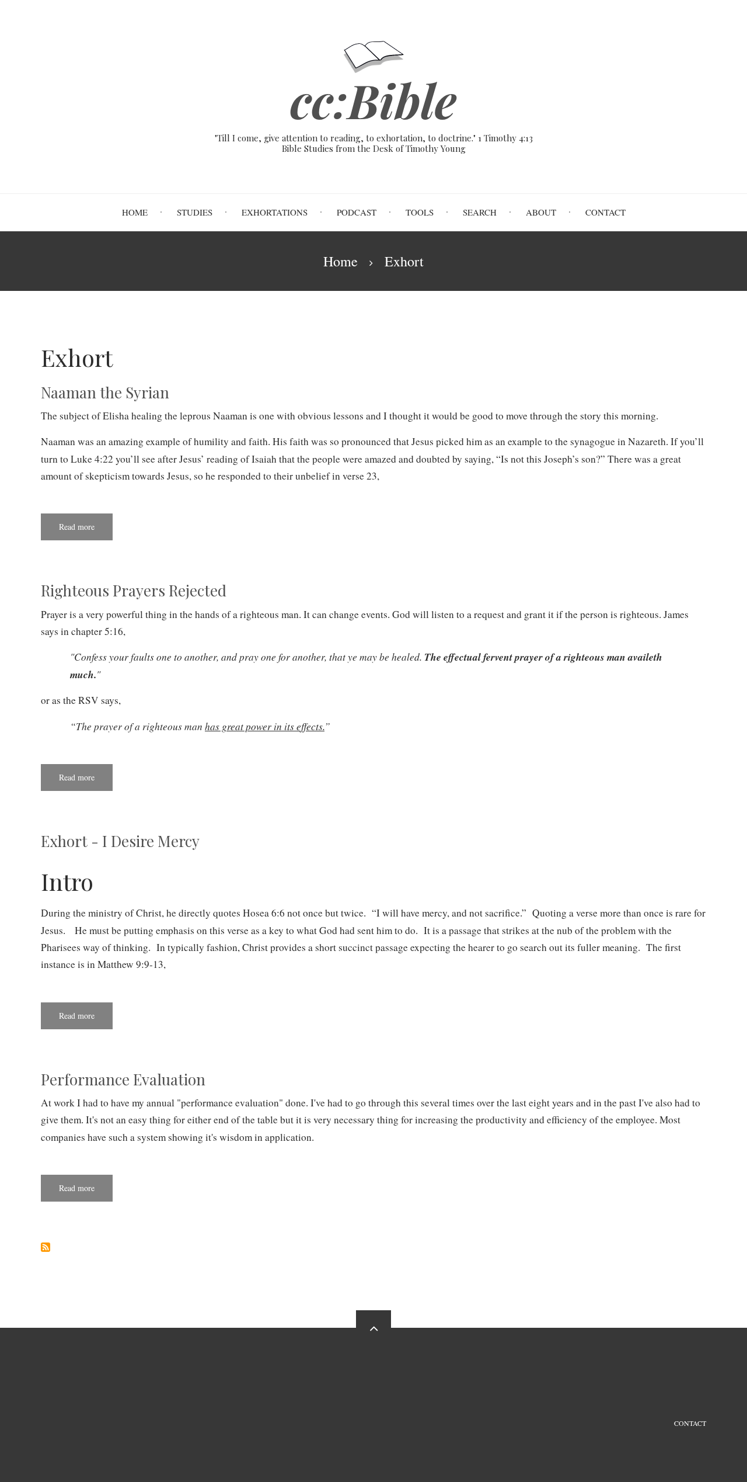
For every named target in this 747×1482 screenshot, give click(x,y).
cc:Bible (373, 100)
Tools (420, 212)
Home (135, 212)
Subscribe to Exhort (45, 1247)
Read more (86, 530)
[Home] (374, 55)
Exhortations (275, 212)
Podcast (356, 212)
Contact (605, 212)
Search (480, 212)
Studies (194, 212)
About (541, 212)
